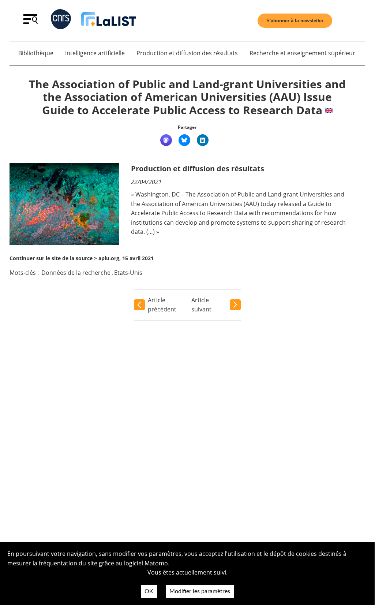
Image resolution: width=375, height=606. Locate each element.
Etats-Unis (128, 273)
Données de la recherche (75, 273)
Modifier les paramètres (199, 591)
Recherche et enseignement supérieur (302, 53)
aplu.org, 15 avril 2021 (126, 258)
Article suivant (201, 305)
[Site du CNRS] (61, 20)
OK (149, 591)
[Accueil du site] (109, 20)
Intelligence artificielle (95, 53)
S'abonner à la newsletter (294, 20)
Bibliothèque (35, 53)
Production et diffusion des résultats (187, 53)
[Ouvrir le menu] (30, 22)
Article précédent (162, 305)
